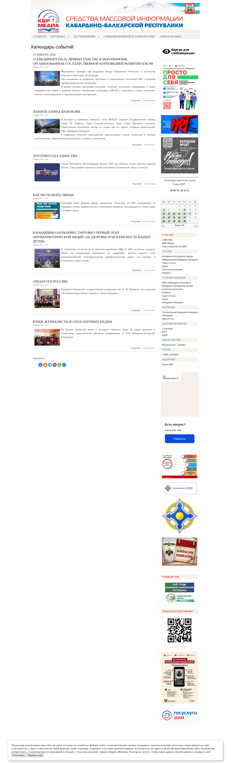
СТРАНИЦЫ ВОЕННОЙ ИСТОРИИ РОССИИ (129, 36)
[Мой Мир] (64, 365)
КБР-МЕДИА (56, 37)
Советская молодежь (172, 269)
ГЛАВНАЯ (40, 36)
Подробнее (136, 100)
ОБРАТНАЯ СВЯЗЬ (170, 36)
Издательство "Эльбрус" (174, 345)
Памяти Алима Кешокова (56, 111)
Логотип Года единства (55, 156)
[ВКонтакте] (40, 365)
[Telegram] (50, 365)
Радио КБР (167, 364)
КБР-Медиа (168, 243)
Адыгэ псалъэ (169, 263)
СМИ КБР (167, 240)
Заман (165, 266)
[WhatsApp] (59, 365)
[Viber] (55, 365)
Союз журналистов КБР (174, 246)
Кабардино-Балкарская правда (177, 256)
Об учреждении (83, 37)
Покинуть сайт (35, 755)
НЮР (165, 335)
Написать (180, 438)
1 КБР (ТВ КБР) (170, 354)
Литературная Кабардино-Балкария (180, 312)
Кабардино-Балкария (172, 302)
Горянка (166, 273)
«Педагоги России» (50, 281)
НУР (164, 332)
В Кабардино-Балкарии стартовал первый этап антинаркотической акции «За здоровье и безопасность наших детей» (92, 237)
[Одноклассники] (45, 365)
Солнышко (167, 328)
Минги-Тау (168, 319)
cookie (102, 745)
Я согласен (18, 755)
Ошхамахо (167, 315)
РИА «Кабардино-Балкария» (176, 282)
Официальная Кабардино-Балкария (180, 259)
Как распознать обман (53, 195)
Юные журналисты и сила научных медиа (72, 321)
